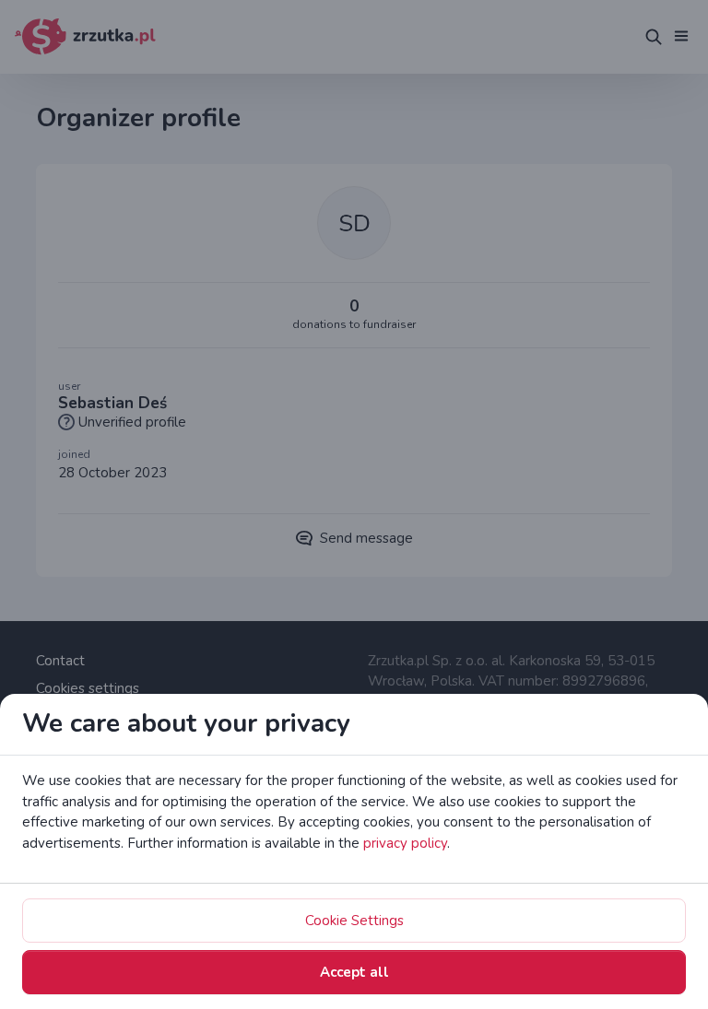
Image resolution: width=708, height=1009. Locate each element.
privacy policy (405, 843)
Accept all (354, 972)
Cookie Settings (354, 920)
